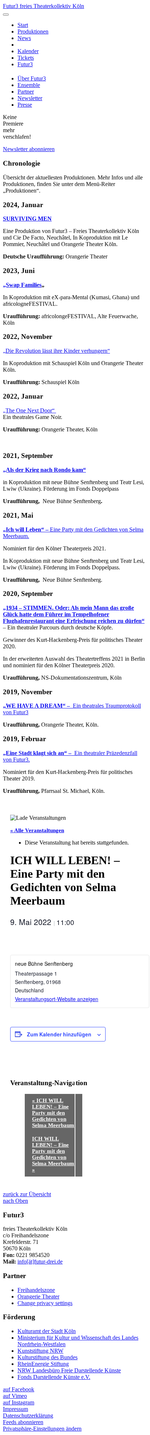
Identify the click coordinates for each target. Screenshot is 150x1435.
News (24, 38)
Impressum (15, 1409)
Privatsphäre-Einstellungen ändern (42, 1429)
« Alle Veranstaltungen (37, 830)
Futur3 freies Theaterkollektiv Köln (43, 6)
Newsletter (29, 98)
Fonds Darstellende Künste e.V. (53, 1377)
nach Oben (15, 1201)
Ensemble (28, 85)
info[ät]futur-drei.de (40, 1261)
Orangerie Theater (38, 1296)
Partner (25, 91)
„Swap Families (22, 285)
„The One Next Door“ (29, 410)
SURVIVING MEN (27, 219)
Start (22, 25)
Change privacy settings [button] (44, 1303)
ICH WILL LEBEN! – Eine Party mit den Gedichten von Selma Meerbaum (53, 1113)
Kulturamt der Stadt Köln (46, 1331)
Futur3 (25, 64)
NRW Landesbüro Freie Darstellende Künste (69, 1370)
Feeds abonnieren (23, 1422)
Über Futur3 (31, 78)
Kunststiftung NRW (40, 1351)
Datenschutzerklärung (28, 1415)
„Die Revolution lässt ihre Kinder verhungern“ (56, 351)
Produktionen (32, 31)
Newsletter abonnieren (29, 149)
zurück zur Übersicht (27, 1194)
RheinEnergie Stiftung (43, 1364)
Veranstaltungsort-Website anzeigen (56, 999)
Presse (24, 105)
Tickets (25, 58)
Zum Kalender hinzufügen (59, 1034)
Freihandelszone (36, 1290)
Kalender (28, 51)
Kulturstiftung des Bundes (47, 1357)
